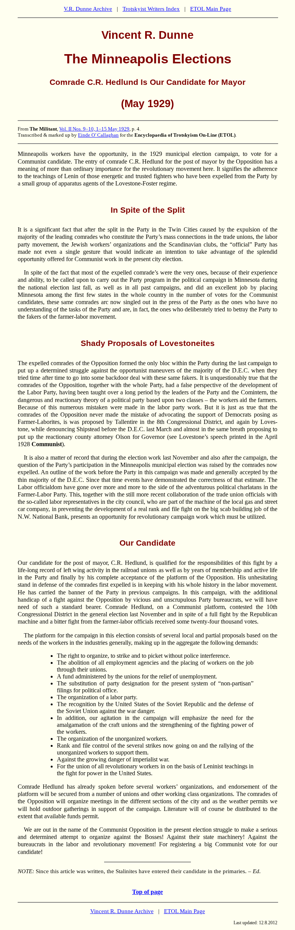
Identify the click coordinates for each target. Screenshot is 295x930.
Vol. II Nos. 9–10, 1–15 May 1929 (94, 129)
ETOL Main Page (210, 9)
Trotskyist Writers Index (151, 9)
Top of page (147, 892)
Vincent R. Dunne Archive (122, 911)
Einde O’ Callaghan (98, 135)
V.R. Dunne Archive (88, 9)
